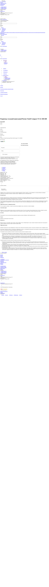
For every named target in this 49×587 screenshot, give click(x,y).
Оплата (3, 169)
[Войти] (0, 53)
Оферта (1, 292)
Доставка (3, 170)
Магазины (2, 261)
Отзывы (3, 168)
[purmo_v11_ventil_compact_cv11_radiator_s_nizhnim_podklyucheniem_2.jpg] (24, 105)
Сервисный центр (3, 262)
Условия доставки (3, 266)
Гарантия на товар (3, 267)
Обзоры (1, 269)
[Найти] (1, 26)
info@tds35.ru (2, 11)
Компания (2, 257)
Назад (6, 61)
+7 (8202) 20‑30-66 (3, 8)
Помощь (1, 264)
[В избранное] (1, 123)
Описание (4, 167)
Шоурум (1, 263)
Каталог (1, 254)
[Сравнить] (1, 124)
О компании (2, 259)
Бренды (1, 255)
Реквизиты (2, 260)
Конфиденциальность (3, 291)
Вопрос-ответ (2, 268)
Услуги (1, 256)
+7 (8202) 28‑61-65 (3, 6)
